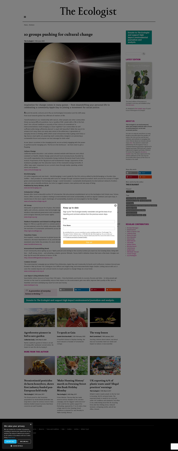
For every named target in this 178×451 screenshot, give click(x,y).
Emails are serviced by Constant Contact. (76, 237)
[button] (17, 446)
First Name (67, 225)
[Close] (115, 205)
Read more (11, 437)
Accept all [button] (10, 441)
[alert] (17, 435)
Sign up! (89, 242)
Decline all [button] (24, 441)
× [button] (30, 424)
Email (65, 218)
